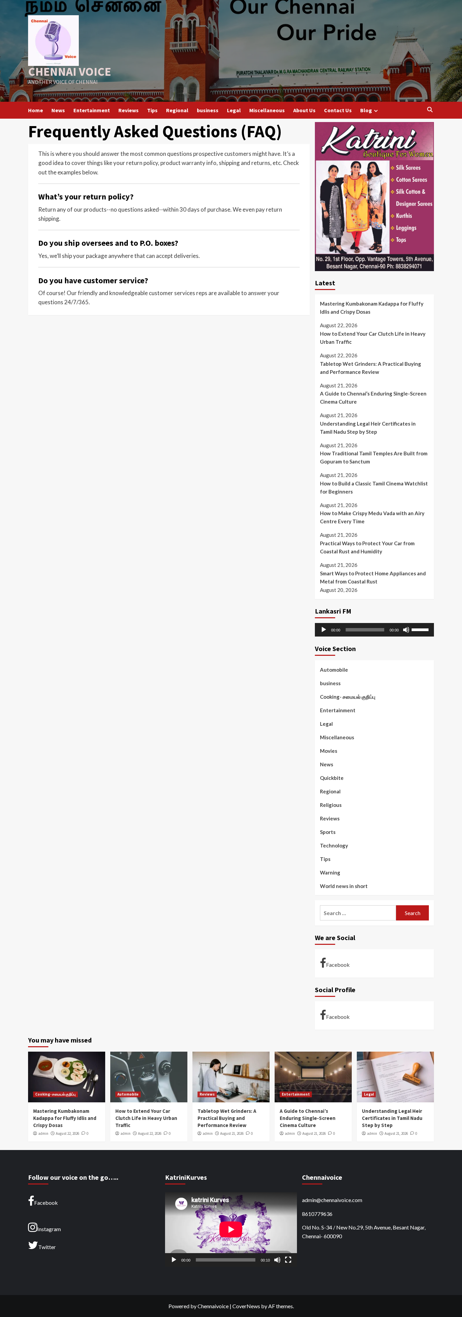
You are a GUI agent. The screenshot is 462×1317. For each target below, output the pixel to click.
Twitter (47, 1247)
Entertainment (91, 110)
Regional (177, 110)
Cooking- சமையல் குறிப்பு (347, 697)
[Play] (323, 629)
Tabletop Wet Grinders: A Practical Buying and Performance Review (370, 368)
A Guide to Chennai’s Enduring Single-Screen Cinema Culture (373, 398)
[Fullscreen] (288, 1259)
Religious (331, 805)
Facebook (338, 964)
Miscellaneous (267, 110)
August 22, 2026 (67, 1133)
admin (43, 1133)
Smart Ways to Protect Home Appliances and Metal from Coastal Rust (373, 577)
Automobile (334, 670)
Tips (152, 110)
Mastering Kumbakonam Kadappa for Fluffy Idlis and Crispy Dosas (371, 308)
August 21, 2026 (232, 1133)
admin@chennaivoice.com (332, 1200)
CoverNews (246, 1306)
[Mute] (406, 629)
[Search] (429, 110)
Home (35, 110)
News (58, 110)
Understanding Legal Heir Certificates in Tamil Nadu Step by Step (368, 428)
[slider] (421, 629)
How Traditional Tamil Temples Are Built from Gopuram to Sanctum (374, 458)
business (207, 110)
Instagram (49, 1229)
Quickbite (332, 778)
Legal (234, 110)
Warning (330, 872)
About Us (304, 110)
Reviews (128, 110)
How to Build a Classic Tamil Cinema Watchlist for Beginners (374, 487)
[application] (374, 630)
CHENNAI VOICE (69, 71)
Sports (328, 832)
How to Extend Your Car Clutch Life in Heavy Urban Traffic (372, 338)
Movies (328, 751)
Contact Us (338, 110)
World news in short (344, 886)
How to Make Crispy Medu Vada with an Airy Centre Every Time (372, 517)
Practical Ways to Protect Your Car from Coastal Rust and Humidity (367, 548)
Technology (334, 845)
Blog (366, 110)
